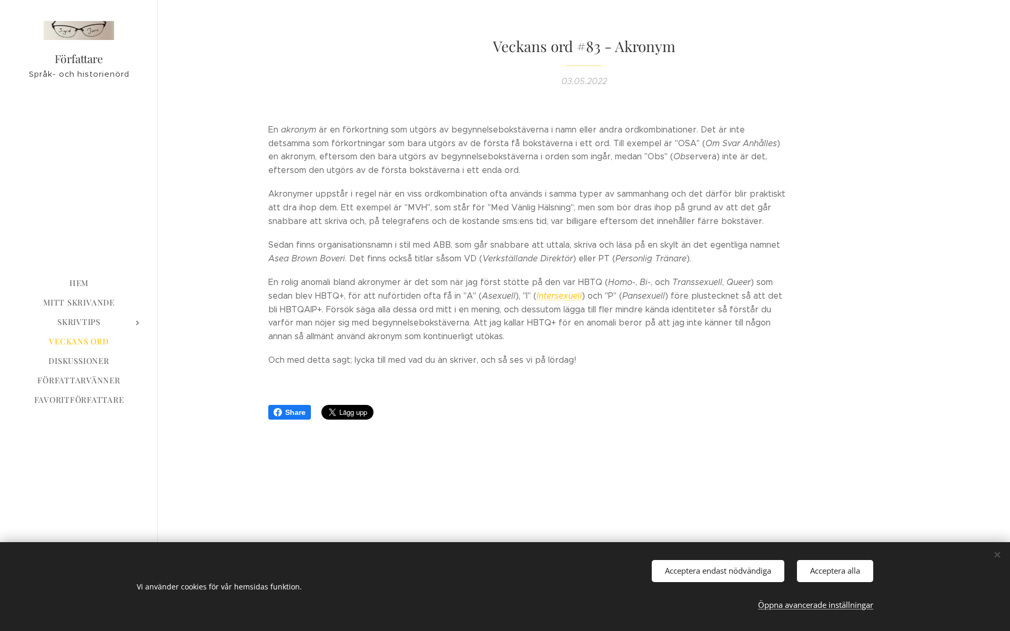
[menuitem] (79, 283)
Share (295, 412)
